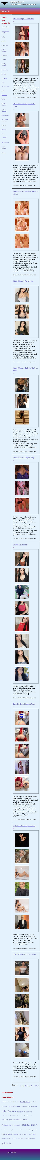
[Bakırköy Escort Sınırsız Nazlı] (22, 718)
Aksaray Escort (5, 27)
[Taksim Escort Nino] (22, 559)
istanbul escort (29, 1124)
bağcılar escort (29, 1111)
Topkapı (3, 152)
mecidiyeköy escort (31, 1130)
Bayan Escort (12, 1152)
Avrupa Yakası (5, 45)
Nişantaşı (4, 125)
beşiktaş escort (29, 1115)
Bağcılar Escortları (4, 50)
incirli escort (17, 1125)
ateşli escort (34, 1101)
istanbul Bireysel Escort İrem (23, 18)
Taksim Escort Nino (20, 544)
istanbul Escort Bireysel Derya (24, 457)
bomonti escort (12, 1119)
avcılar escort (5, 1106)
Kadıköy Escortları (4, 110)
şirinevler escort (30, 1138)
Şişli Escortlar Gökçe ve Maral (24, 825)
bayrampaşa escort (21, 1111)
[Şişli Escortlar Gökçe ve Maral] (22, 840)
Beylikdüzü (4, 78)
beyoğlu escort (22, 1115)
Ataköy (3, 37)
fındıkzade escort (7, 1125)
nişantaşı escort (7, 1134)
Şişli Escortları (5, 142)
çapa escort (21, 1138)
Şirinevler (4, 129)
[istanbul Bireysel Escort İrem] (22, 33)
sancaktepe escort (17, 1134)
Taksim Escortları (4, 147)
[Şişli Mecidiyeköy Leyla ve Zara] (22, 968)
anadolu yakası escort (14, 1101)
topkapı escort (14, 1138)
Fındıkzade (4, 95)
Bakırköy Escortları (4, 64)
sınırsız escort (32, 1134)
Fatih (3, 91)
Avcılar (3, 41)
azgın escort (24, 1106)
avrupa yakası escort (15, 1106)
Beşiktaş (4, 74)
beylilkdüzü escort (14, 1115)
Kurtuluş (5, 137)
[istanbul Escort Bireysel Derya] (22, 472)
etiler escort (18, 1119)
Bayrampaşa (5, 69)
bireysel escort (5, 1119)
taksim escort (6, 1138)
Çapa (3, 82)
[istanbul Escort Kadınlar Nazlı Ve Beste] (22, 385)
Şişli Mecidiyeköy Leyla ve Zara (24, 954)
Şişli (3, 134)
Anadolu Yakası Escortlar (5, 31)
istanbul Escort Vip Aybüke (23, 281)
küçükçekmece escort (13, 1130)
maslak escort (21, 1130)
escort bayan (5, 11)
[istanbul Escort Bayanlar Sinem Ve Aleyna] (22, 208)
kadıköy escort (5, 1130)
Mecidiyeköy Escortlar (5, 120)
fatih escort (25, 1119)
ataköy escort (25, 1101)
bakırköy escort (9, 1111)
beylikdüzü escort (5, 1115)
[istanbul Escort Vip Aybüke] (22, 295)
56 (36, 1085)
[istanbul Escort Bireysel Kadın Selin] (22, 120)
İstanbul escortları (4, 104)
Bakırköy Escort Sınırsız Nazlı (24, 704)
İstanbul (3, 99)
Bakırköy (4, 59)
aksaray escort (5, 1101)
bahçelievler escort (33, 1106)
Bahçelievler (5, 55)
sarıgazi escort (25, 1134)
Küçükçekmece (5, 115)
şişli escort (6, 1143)
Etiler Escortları (5, 86)
